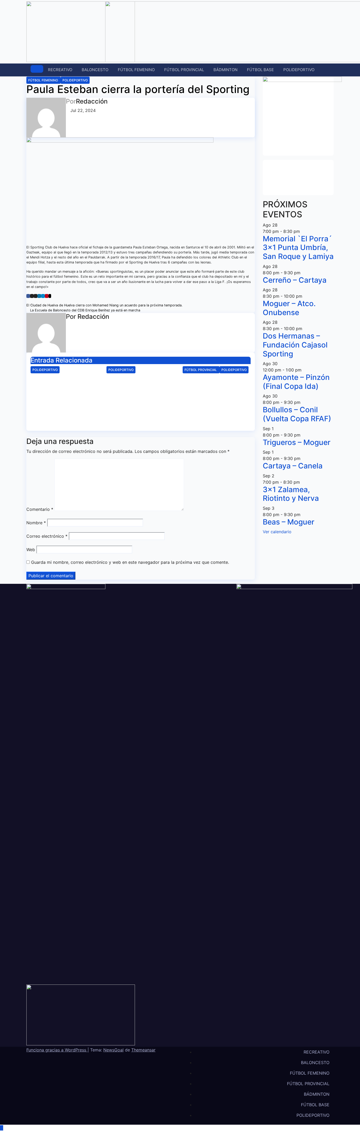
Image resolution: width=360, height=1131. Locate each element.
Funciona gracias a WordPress (56, 1049)
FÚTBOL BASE (260, 69)
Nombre (36, 522)
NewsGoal (113, 1049)
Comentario (39, 509)
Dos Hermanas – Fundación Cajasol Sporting (295, 344)
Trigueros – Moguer (296, 442)
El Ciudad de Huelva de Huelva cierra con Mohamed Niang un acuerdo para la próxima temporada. (105, 305)
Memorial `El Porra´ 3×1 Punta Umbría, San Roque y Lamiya (298, 247)
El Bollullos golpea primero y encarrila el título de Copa (214, 383)
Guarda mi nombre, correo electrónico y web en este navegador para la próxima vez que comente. (130, 562)
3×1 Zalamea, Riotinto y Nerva (291, 494)
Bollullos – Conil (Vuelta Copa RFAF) (297, 414)
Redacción (92, 101)
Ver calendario (277, 531)
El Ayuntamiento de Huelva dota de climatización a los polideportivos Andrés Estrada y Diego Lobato (139, 395)
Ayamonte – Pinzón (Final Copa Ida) (296, 382)
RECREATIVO (60, 69)
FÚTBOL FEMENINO (136, 69)
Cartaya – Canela (293, 465)
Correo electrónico (46, 536)
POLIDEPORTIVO (298, 69)
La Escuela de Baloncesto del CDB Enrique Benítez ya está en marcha (84, 310)
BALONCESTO (95, 69)
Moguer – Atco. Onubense (289, 308)
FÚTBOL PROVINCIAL (184, 69)
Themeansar (143, 1049)
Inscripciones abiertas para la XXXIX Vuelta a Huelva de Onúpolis (64, 383)
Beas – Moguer (288, 521)
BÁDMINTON (225, 69)
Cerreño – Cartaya (295, 280)
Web (30, 549)
